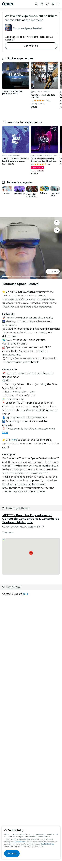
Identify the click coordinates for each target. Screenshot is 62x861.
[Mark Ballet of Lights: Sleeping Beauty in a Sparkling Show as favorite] (54, 129)
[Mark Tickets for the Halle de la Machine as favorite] (54, 65)
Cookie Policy (20, 841)
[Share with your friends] (57, 223)
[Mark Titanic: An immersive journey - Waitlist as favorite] (26, 65)
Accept (11, 853)
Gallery (54, 271)
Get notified (31, 45)
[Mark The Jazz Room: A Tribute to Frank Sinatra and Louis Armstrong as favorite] (26, 129)
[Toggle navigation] (58, 4)
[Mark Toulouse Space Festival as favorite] (57, 230)
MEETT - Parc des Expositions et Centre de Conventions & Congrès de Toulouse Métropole (30, 518)
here (5, 432)
